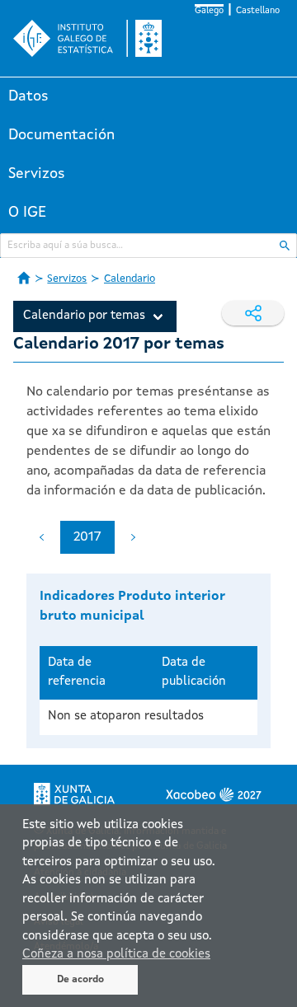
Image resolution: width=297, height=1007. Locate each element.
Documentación (61, 135)
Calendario (129, 279)
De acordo (80, 980)
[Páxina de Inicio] (24, 277)
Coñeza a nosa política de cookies (116, 954)
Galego (209, 11)
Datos (28, 96)
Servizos (36, 173)
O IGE (27, 212)
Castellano (258, 11)
